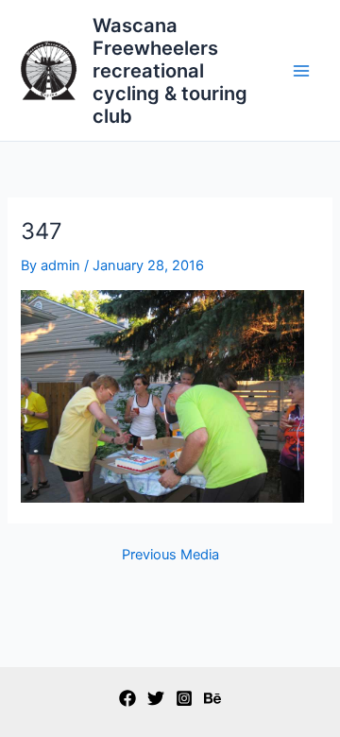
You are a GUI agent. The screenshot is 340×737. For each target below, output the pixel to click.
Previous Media (170, 555)
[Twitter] (155, 698)
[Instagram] (184, 698)
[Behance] (212, 698)
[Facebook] (127, 698)
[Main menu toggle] (301, 71)
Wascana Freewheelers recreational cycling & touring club (170, 71)
